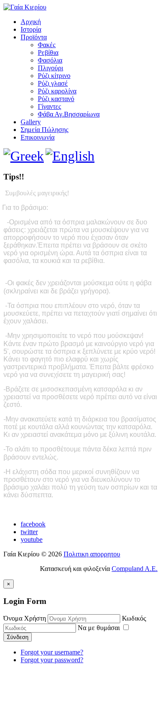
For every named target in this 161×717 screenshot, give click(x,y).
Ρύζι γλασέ (53, 83)
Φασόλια (50, 60)
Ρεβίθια (48, 52)
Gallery (31, 121)
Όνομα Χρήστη (24, 618)
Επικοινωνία (38, 137)
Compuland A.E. (135, 568)
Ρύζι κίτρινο (54, 75)
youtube (32, 539)
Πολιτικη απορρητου (92, 554)
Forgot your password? (52, 659)
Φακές (46, 44)
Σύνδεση (17, 637)
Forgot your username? (52, 652)
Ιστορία (31, 29)
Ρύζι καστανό (56, 98)
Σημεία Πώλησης (44, 129)
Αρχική (31, 21)
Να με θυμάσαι (100, 627)
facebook (33, 524)
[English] (70, 156)
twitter (29, 531)
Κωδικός (134, 618)
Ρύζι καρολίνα (57, 91)
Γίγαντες (49, 106)
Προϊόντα (34, 37)
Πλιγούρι (50, 68)
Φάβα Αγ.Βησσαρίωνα (69, 114)
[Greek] (23, 156)
